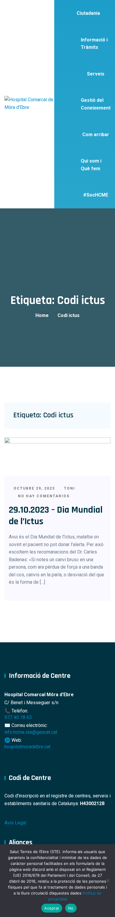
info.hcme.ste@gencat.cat (30, 732)
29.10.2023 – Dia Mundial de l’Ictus (56, 515)
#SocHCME (95, 195)
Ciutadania (88, 13)
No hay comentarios (43, 496)
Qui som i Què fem (91, 164)
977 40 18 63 (18, 717)
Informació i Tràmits (94, 43)
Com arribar (95, 134)
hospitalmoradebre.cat (27, 746)
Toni (69, 488)
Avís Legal (15, 823)
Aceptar (51, 908)
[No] (108, 881)
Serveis (95, 74)
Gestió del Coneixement (96, 104)
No (71, 908)
